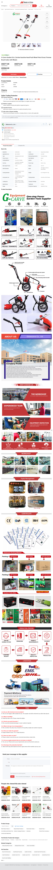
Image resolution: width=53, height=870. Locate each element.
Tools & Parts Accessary (44, 831)
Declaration (40, 864)
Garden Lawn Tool (26, 854)
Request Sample (23, 77)
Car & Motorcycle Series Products (8, 831)
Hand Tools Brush (5, 854)
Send (12, 776)
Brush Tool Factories (6, 851)
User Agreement (34, 864)
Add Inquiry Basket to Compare (27, 49)
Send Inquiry (14, 74)
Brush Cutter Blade (30, 845)
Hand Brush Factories (17, 851)
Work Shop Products (5, 828)
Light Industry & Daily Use (9, 9)
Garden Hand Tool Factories (39, 851)
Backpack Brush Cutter (19, 845)
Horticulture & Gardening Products (21, 9)
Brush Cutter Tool (35, 854)
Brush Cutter (31, 9)
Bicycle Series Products (18, 828)
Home (2, 9)
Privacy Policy (45, 864)
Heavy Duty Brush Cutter (7, 845)
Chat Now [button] (40, 74)
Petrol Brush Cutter (37, 9)
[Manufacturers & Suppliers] (26, 2)
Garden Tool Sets (28, 851)
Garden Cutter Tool (16, 854)
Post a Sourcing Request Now (38, 776)
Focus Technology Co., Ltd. (18, 864)
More (2, 860)
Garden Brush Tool (46, 854)
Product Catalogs (19, 826)
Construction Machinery (6, 833)
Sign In (3, 139)
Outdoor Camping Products (19, 831)
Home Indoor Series (30, 828)
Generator (28, 831)
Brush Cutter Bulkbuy (6, 858)
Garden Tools (41, 828)
